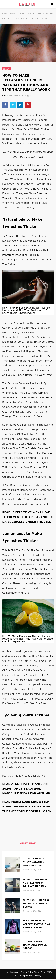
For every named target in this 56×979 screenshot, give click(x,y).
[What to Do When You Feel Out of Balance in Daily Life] (12, 884)
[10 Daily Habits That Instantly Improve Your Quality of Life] (12, 863)
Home (4, 13)
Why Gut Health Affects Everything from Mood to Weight (36, 924)
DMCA (49, 972)
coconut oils (31, 327)
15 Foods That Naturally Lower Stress (35, 945)
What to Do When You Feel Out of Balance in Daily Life (35, 883)
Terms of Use (39, 972)
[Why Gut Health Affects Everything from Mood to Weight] (12, 925)
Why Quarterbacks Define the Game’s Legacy (36, 903)
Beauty (13, 13)
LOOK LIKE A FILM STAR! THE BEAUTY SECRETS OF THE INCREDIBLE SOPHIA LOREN (27, 806)
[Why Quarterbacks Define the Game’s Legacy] (12, 905)
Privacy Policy (27, 972)
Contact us (14, 972)
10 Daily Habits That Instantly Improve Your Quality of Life (33, 862)
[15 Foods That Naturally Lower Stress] (12, 946)
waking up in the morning (36, 453)
